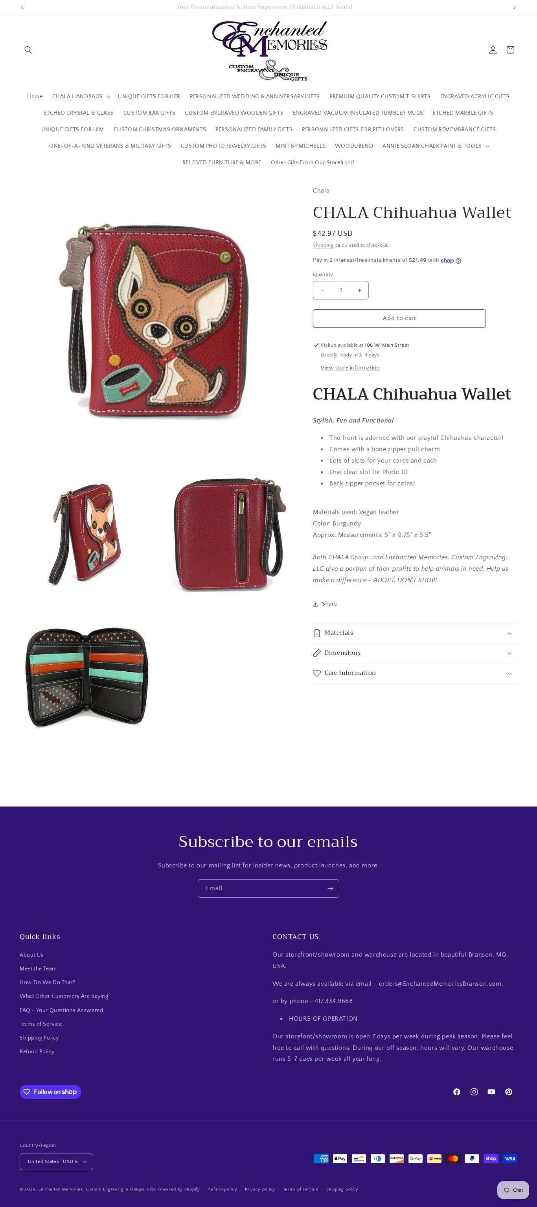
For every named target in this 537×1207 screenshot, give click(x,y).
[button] (28, 50)
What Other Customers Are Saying (64, 997)
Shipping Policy (39, 1038)
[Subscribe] (330, 888)
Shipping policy (342, 1189)
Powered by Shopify (178, 1189)
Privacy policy (260, 1189)
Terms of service (300, 1189)
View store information (350, 368)
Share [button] (329, 604)
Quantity (323, 274)
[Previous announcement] (22, 7)
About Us (32, 955)
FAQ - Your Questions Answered (61, 1010)
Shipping (323, 245)
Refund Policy (37, 1052)
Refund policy (222, 1189)
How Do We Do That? (47, 983)
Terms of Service (41, 1024)
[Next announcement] (514, 7)
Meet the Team (38, 969)
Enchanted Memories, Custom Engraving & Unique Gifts (97, 1189)
